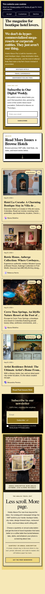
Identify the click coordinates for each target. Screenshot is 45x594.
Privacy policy (15, 7)
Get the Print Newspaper (22, 560)
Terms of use (29, 7)
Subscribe (21, 420)
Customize (22, 14)
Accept (9, 14)
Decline (36, 14)
